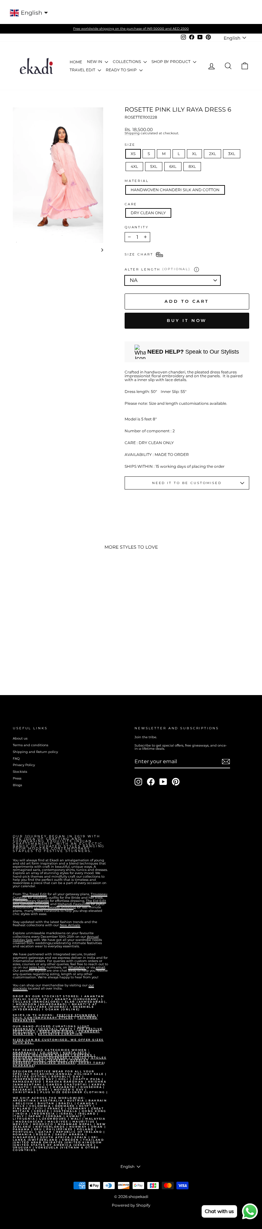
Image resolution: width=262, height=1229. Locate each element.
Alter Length (157, 269)
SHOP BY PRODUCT (171, 61)
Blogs (17, 785)
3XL (231, 153)
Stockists (20, 772)
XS (133, 153)
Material (137, 181)
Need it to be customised (187, 483)
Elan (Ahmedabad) (85, 1001)
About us (20, 738)
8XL (192, 166)
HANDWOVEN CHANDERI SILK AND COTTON (175, 189)
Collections (127, 61)
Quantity (137, 227)
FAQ (16, 758)
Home (76, 61)
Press (17, 778)
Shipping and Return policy (35, 752)
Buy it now (187, 320)
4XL (134, 166)
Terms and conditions (30, 745)
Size (130, 144)
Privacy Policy (24, 765)
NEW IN (95, 61)
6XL (172, 166)
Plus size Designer (62, 1092)
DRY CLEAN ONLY (148, 212)
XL (194, 153)
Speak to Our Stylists (193, 351)
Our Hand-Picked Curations (45, 1026)
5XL (153, 166)
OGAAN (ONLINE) (62, 1009)
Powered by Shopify (131, 1205)
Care (131, 204)
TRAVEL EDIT (83, 69)
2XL (212, 153)
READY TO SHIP (122, 69)
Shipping (132, 133)
